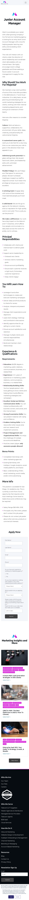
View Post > (6, 680)
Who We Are (6, 777)
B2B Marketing (7, 670)
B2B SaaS (4, 820)
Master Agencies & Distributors (12, 811)
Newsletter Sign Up (9, 868)
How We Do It (6, 828)
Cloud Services (6, 822)
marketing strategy (8, 672)
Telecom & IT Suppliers (9, 808)
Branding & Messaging (9, 844)
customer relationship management (13, 707)
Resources (5, 852)
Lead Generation (17, 667)
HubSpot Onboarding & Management (14, 838)
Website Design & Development (12, 835)
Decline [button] (17, 897)
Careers (3, 787)
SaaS (4, 744)
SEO (4, 739)
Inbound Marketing (8, 832)
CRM (17, 705)
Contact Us (5, 859)
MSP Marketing (7, 667)
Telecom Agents (7, 817)
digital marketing (21, 741)
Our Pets (4, 784)
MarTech (21, 670)
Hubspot (15, 670)
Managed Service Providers (10, 814)
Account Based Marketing (10, 847)
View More (14, 760)
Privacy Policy (6, 862)
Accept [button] (11, 897)
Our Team (4, 781)
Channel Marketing (8, 841)
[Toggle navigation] (25, 2)
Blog (2, 856)
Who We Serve (7, 804)
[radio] (14, 574)
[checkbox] (14, 575)
